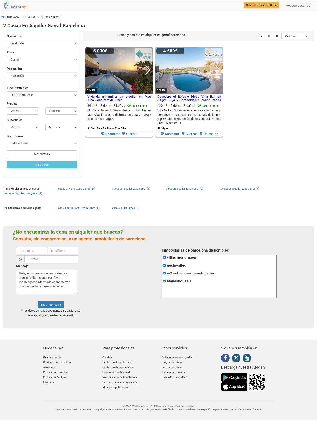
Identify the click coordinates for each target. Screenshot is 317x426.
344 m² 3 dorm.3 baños (119, 117)
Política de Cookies (54, 377)
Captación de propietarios (117, 367)
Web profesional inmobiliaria (119, 377)
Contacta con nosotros (57, 362)
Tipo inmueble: (17, 88)
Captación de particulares (117, 362)
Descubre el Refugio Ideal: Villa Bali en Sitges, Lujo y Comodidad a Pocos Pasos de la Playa (189, 100)
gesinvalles (176, 265)
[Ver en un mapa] (269, 36)
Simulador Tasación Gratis (261, 5)
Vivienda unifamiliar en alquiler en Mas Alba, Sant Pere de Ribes (119, 98)
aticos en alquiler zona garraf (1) (131, 188)
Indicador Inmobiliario (175, 377)
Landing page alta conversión (120, 382)
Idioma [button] (47, 382)
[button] (52, 17)
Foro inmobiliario (172, 367)
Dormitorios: (15, 136)
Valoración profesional (116, 372)
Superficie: (14, 120)
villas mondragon (181, 257)
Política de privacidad (56, 372)
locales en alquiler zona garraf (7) (239, 188)
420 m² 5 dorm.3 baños (189, 117)
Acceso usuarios (298, 6)
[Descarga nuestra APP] (243, 382)
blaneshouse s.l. (181, 281)
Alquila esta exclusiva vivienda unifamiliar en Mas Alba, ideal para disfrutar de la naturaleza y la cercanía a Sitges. (119, 115)
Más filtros (41, 154)
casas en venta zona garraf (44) (76, 188)
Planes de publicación (115, 387)
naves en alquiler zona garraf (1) (23, 193)
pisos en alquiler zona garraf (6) (184, 188)
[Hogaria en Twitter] (237, 359)
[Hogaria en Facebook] (226, 359)
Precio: (12, 104)
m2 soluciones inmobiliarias (191, 273)
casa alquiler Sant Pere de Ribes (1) (78, 208)
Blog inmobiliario (172, 362)
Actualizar (42, 164)
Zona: (11, 52)
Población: (14, 69)
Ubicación (211, 134)
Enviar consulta (50, 304)
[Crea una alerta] (277, 36)
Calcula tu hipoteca (173, 372)
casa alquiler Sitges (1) (125, 208)
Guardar (131, 134)
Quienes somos (52, 357)
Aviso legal (49, 367)
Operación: (14, 36)
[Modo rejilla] (261, 36)
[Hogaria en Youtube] (248, 359)
